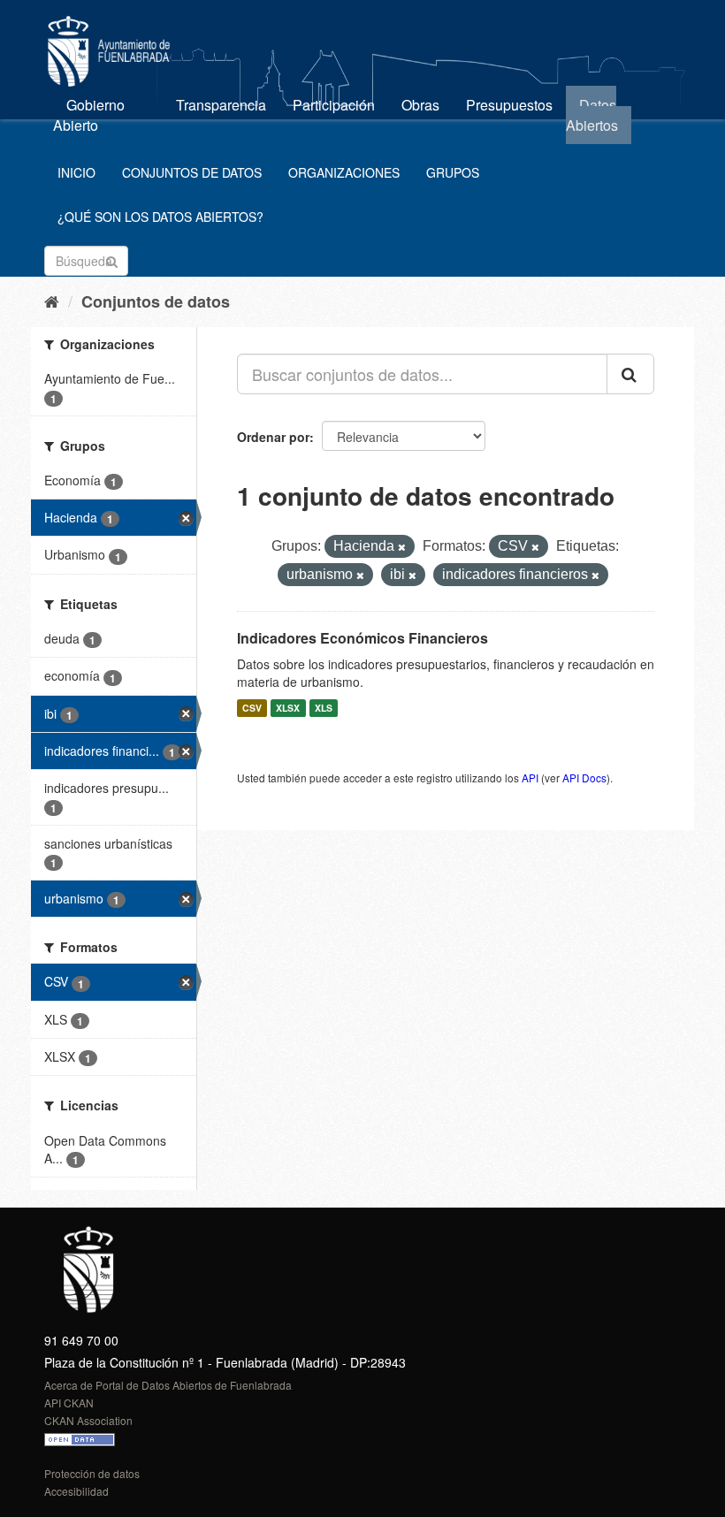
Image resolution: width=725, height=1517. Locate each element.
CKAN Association (88, 1420)
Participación (334, 105)
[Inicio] (51, 300)
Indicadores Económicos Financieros (362, 638)
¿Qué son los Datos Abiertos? (160, 216)
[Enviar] (111, 259)
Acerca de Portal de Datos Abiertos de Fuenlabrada (168, 1384)
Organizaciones (344, 172)
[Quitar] (402, 547)
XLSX (288, 707)
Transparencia (221, 105)
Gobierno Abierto (89, 115)
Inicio (76, 172)
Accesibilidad (76, 1490)
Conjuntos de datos (192, 172)
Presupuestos (509, 105)
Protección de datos (92, 1473)
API (530, 777)
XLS (323, 707)
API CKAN (69, 1402)
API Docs (584, 777)
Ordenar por (273, 437)
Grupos (452, 172)
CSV (252, 707)
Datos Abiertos (592, 115)
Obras (420, 105)
